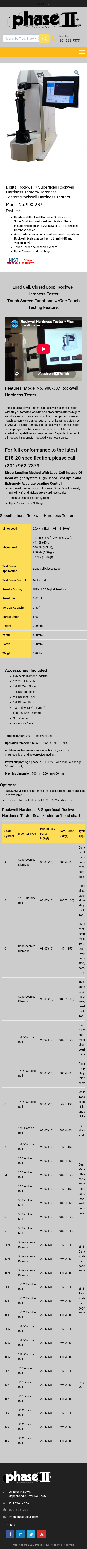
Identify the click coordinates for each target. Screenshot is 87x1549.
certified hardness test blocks (39, 790)
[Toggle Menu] (82, 52)
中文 (47, 3)
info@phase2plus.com (23, 1517)
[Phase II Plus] (44, 28)
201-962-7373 (69, 40)
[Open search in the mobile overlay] (26, 38)
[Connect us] (10, 1534)
